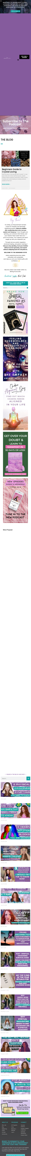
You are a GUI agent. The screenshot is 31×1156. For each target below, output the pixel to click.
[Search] (27, 287)
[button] (18, 60)
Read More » (6, 184)
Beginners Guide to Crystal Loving (11, 170)
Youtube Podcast (23, 128)
